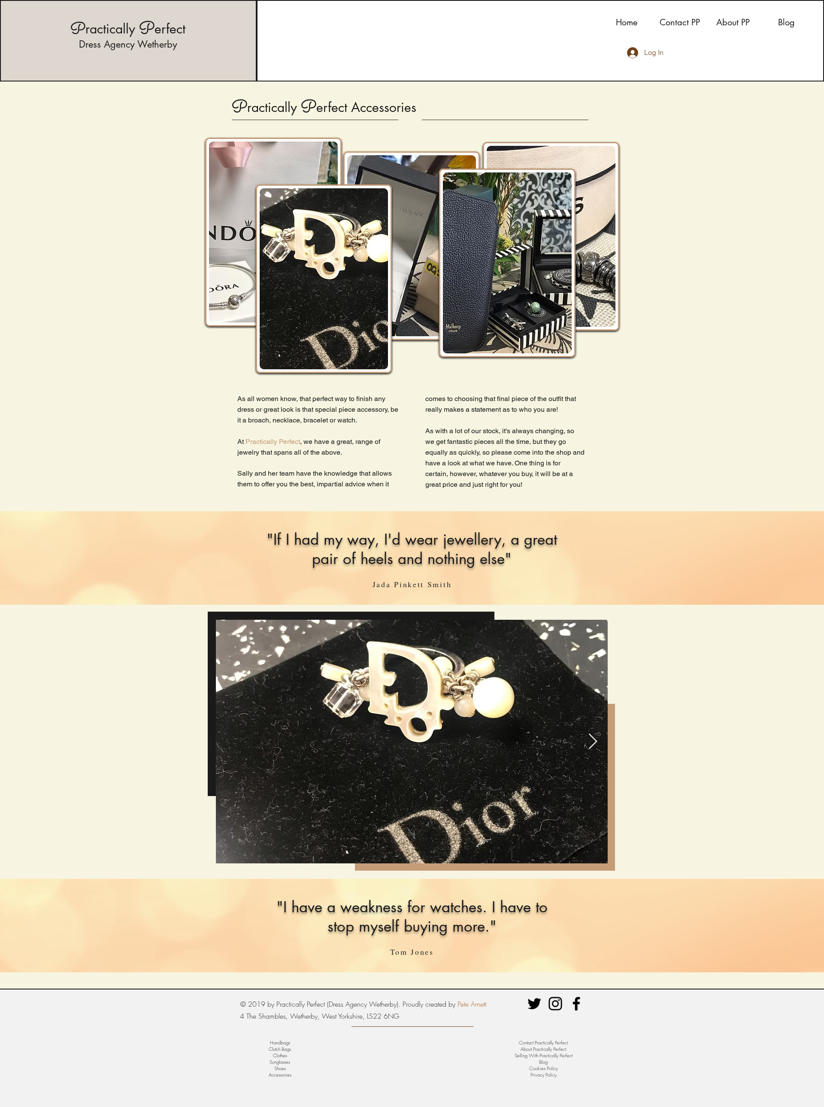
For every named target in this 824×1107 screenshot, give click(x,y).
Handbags (280, 1042)
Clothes (280, 1055)
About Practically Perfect (543, 1049)
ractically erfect (127, 28)
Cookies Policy (543, 1068)
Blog (543, 1062)
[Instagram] (555, 1004)
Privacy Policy (543, 1074)
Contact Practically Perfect (543, 1042)
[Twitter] (534, 1004)
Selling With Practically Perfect (544, 1055)
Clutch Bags (280, 1049)
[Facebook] (576, 1004)
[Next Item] (593, 741)
